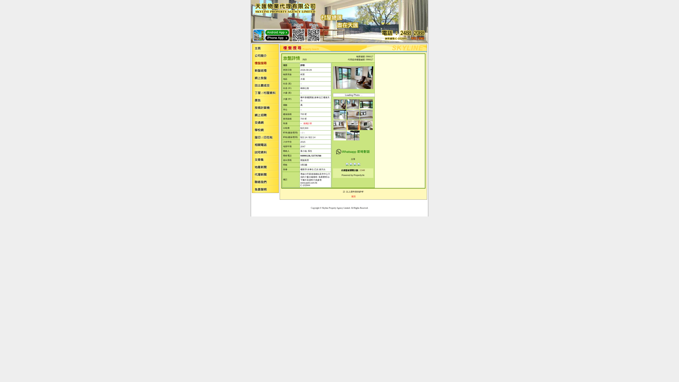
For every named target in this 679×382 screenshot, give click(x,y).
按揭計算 (307, 123)
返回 (353, 196)
